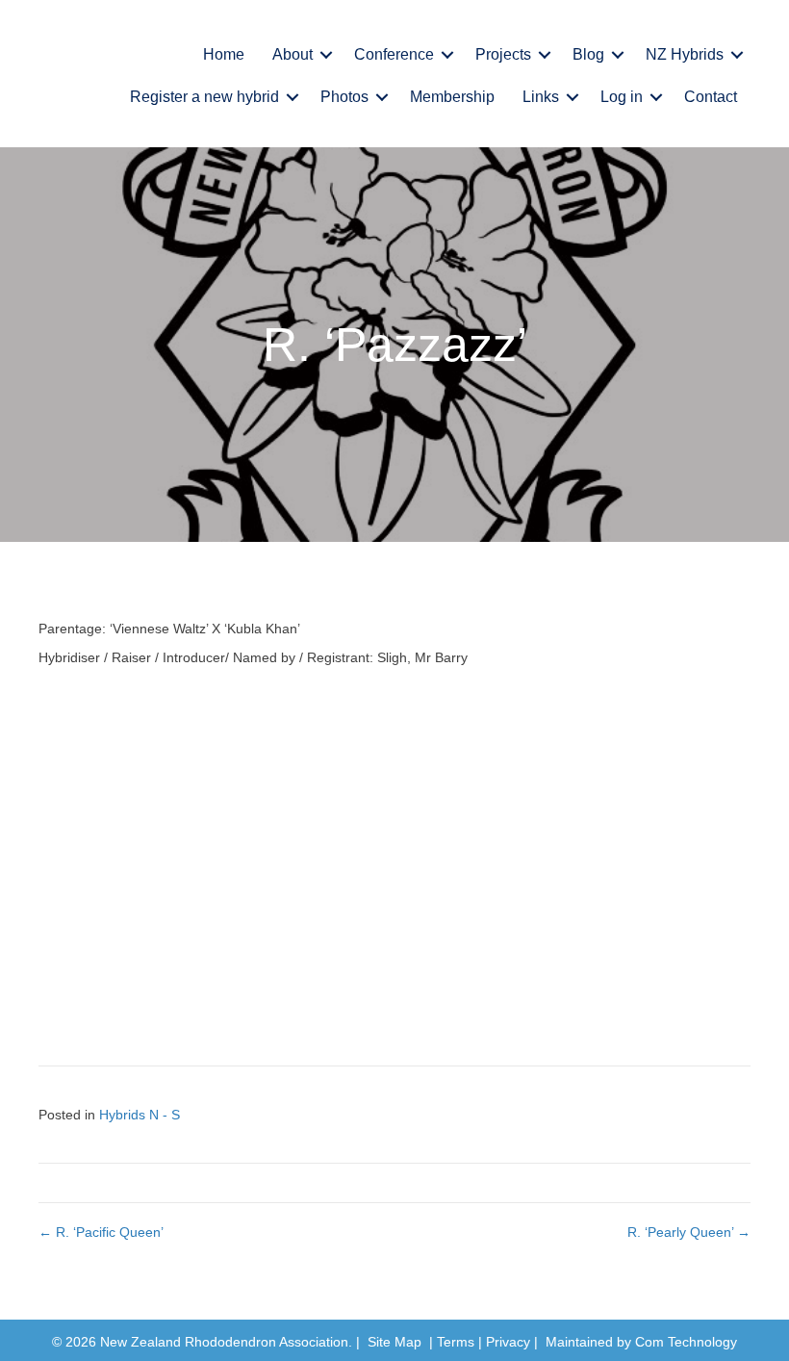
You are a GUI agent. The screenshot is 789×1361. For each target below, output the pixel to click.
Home (223, 54)
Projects (503, 54)
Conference (394, 54)
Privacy (508, 1341)
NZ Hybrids (685, 54)
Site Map (394, 1341)
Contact (710, 97)
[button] (326, 55)
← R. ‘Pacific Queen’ (101, 1232)
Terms (455, 1341)
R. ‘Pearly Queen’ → (689, 1232)
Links (540, 97)
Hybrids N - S (139, 1114)
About (292, 54)
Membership (452, 97)
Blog (588, 54)
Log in (621, 97)
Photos (344, 97)
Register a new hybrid (204, 97)
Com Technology (686, 1341)
